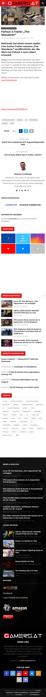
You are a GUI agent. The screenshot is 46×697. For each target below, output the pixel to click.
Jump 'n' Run (35, 415)
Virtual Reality (7, 435)
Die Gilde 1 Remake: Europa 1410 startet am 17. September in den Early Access (23, 517)
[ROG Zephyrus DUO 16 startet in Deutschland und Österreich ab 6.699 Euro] (6, 331)
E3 (3, 408)
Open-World (23, 421)
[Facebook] (6, 673)
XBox (12, 123)
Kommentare (11, 205)
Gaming (4, 28)
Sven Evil (19, 315)
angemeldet (12, 219)
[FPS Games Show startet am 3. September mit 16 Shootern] (6, 322)
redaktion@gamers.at (28, 660)
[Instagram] (19, 673)
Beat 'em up (39, 404)
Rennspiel (17, 425)
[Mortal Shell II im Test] (8, 564)
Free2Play (6, 411)
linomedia (18, 694)
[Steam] (19, 679)
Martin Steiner (22, 573)
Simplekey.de (7, 593)
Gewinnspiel (26, 411)
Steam (31, 428)
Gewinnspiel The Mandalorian (25, 367)
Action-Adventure (8, 120)
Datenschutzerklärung (21, 692)
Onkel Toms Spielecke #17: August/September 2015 (23, 143)
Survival (5, 432)
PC (26, 120)
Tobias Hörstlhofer (24, 555)
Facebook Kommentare (30, 205)
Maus (26, 418)
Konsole (19, 120)
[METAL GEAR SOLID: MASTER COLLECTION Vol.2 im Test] (6, 313)
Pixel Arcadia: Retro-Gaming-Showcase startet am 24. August (28, 341)
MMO (40, 418)
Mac (19, 418)
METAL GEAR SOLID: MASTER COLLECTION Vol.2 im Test (26, 312)
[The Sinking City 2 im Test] (8, 573)
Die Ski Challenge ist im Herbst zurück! (24, 387)
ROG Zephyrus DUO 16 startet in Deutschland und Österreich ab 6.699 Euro (27, 331)
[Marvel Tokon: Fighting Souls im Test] (8, 553)
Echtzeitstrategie (13, 408)
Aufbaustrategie (27, 404)
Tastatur (23, 432)
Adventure (6, 404)
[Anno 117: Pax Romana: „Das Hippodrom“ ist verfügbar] (6, 304)
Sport (24, 428)
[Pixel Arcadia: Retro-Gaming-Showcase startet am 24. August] (6, 343)
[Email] (32, 673)
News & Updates (12, 28)
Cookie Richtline (34, 692)
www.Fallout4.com (9, 80)
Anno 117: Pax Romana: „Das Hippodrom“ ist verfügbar (26, 302)
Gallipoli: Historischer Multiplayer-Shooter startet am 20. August (21, 508)
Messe (33, 418)
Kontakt (38, 690)
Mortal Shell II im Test (24, 561)
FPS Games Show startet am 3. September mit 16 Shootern (27, 321)
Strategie (40, 428)
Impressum (9, 692)
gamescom (15, 411)
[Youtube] (25, 673)
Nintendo (13, 421)
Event (33, 408)
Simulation (15, 428)
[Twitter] (12, 673)
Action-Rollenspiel (32, 401)
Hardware (37, 411)
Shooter (5, 123)
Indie (21, 415)
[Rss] (38, 673)
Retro (25, 425)
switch (14, 432)
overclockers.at (34, 694)
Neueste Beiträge (11, 296)
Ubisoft (31, 432)
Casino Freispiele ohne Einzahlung (15, 598)
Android (15, 404)
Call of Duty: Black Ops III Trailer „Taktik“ (23, 155)
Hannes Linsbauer (10, 38)
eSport (25, 408)
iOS (27, 415)
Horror (14, 415)
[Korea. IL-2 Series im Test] (8, 543)
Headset (5, 415)
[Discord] (25, 679)
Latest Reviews (10, 525)
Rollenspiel (34, 425)
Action (5, 401)
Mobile (5, 421)
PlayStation (33, 120)
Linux (13, 418)
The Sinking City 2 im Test (26, 571)
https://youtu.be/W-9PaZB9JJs (14, 109)
